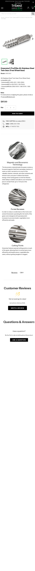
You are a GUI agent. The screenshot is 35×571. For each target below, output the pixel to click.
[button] (19, 340)
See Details (18, 3)
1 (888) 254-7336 (14, 124)
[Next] (32, 39)
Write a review (17, 308)
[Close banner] (33, 2)
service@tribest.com (8, 97)
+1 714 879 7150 (14, 126)
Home (2, 17)
